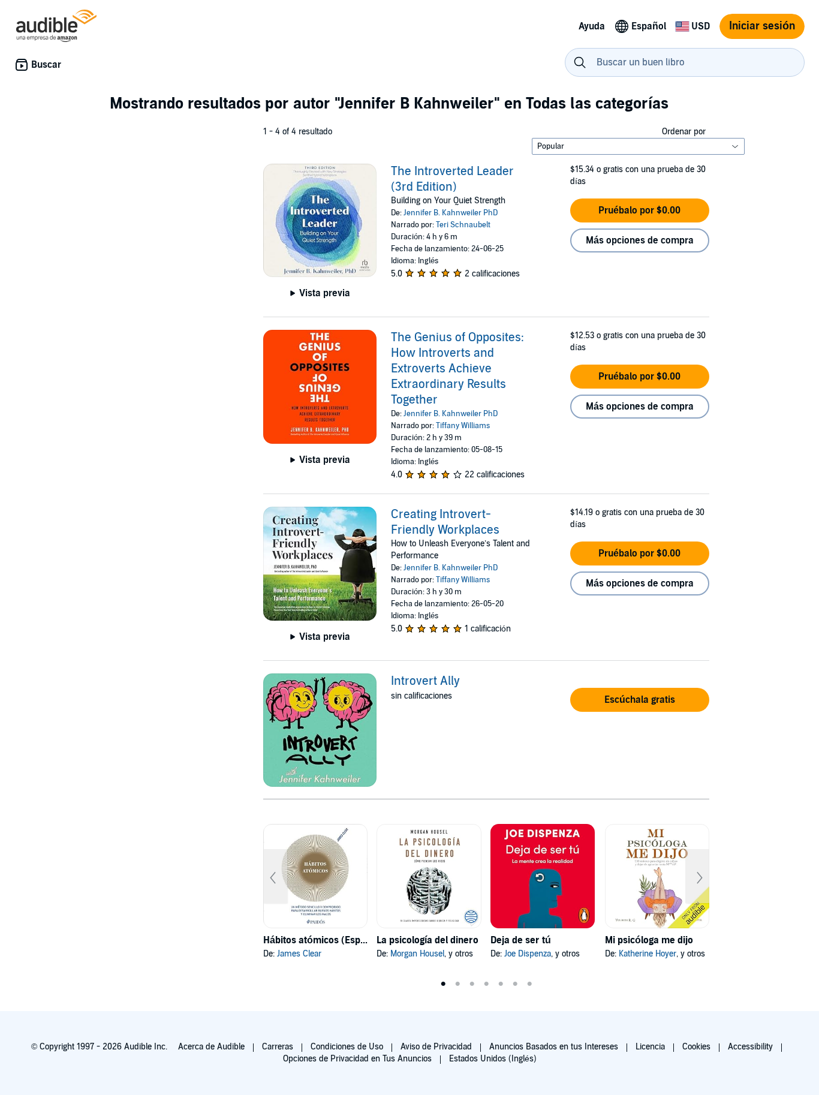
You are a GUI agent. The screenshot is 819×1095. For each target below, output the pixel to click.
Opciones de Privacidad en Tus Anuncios (357, 1059)
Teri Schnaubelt (463, 225)
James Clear (299, 954)
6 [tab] (515, 984)
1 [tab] (443, 984)
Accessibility (750, 1047)
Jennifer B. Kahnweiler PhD (451, 213)
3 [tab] (472, 984)
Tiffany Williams (463, 426)
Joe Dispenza (527, 954)
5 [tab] (501, 984)
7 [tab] (529, 984)
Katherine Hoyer (647, 954)
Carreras (277, 1047)
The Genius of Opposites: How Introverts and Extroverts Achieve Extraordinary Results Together (457, 368)
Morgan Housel (417, 954)
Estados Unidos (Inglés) (493, 1059)
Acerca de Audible (211, 1047)
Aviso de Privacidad (436, 1047)
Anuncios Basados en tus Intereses (553, 1047)
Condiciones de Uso (347, 1047)
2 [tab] (457, 984)
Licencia (650, 1047)
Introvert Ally (425, 681)
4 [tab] (486, 984)
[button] (639, 210)
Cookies (696, 1047)
